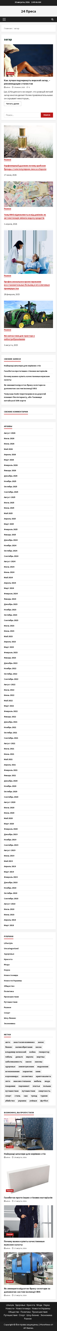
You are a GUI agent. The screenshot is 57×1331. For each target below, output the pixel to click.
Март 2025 (9, 524)
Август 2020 (9, 802)
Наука (7, 970)
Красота (10, 73)
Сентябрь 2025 (11, 492)
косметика (27, 1076)
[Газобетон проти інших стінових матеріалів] (28, 1177)
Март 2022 (9, 705)
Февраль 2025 (10, 529)
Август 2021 (9, 743)
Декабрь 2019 (10, 834)
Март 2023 (9, 647)
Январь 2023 (10, 657)
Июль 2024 (9, 566)
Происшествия (11, 996)
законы (38, 1061)
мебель (37, 1081)
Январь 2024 (10, 599)
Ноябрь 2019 (10, 839)
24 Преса (28, 11)
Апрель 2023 (10, 641)
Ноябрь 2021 (10, 727)
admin (8, 87)
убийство (10, 1100)
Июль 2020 (9, 807)
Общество (9, 986)
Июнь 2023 (9, 631)
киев (38, 1071)
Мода (7, 964)
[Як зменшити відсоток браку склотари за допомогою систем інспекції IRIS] (28, 1268)
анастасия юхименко (24, 1042)
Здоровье (9, 953)
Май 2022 (8, 700)
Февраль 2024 (10, 593)
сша (26, 1095)
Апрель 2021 (10, 764)
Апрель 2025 (10, 518)
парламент (24, 1086)
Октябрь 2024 (10, 550)
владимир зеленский (15, 1052)
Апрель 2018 (10, 919)
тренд (34, 1095)
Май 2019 (8, 861)
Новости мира (11, 975)
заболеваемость (13, 1061)
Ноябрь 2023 (10, 609)
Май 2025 (8, 513)
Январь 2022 (10, 716)
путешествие (12, 1091)
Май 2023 (8, 636)
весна (38, 1047)
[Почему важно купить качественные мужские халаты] (28, 1221)
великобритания (24, 1047)
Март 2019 (9, 871)
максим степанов (22, 1081)
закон (28, 1061)
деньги (19, 1056)
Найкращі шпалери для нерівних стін (22, 365)
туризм (43, 1095)
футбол (44, 1100)
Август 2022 (9, 684)
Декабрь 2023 (10, 604)
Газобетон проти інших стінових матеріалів (25, 371)
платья (36, 1086)
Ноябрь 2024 (10, 545)
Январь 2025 (10, 534)
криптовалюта (43, 1076)
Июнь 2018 (9, 914)
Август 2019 (9, 850)
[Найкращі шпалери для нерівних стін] (28, 1134)
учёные (33, 1100)
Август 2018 (9, 903)
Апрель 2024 (10, 582)
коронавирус (11, 1076)
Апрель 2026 (10, 454)
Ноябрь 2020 (10, 786)
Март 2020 (9, 823)
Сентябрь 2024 (11, 556)
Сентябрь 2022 (11, 679)
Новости (10, 1308)
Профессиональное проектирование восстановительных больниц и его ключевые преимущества (27, 285)
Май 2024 (8, 577)
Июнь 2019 (9, 855)
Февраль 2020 (10, 829)
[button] (4, 19)
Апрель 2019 (10, 866)
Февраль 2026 (10, 465)
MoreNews (45, 1324)
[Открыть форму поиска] (52, 19)
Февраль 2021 (10, 770)
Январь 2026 (10, 470)
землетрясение (26, 1066)
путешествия (28, 1091)
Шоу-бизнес (10, 1018)
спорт (8, 1095)
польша (47, 1086)
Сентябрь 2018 (11, 898)
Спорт (7, 1012)
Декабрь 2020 (10, 780)
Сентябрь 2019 (11, 845)
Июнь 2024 (9, 572)
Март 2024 (9, 588)
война (32, 1052)
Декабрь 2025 (10, 475)
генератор (44, 1052)
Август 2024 (9, 561)
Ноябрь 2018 (10, 887)
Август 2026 (9, 433)
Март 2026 (9, 459)
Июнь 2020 (9, 812)
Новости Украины (13, 980)
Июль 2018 (9, 909)
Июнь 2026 (9, 443)
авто (7, 1042)
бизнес (8, 1047)
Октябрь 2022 (10, 673)
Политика (9, 991)
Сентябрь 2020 (11, 797)
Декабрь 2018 (10, 882)
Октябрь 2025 (10, 486)
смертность (44, 1091)
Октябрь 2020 (10, 791)
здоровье (10, 1066)
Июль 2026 (9, 438)
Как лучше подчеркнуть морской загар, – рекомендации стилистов (28, 60)
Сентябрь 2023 (11, 620)
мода (47, 1081)
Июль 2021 (9, 748)
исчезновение (12, 1071)
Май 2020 (8, 818)
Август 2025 (9, 497)
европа (29, 1056)
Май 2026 (8, 449)
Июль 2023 (9, 625)
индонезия (42, 1066)
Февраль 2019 (10, 877)
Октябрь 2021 (10, 732)
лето (7, 1081)
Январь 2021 (10, 775)
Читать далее (13, 104)
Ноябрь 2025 (10, 481)
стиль (17, 1095)
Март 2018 (9, 925)
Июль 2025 (9, 502)
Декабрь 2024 (10, 540)
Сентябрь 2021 (11, 738)
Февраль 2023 (10, 652)
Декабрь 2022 (10, 663)
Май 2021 (8, 759)
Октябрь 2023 (10, 615)
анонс (41, 1042)
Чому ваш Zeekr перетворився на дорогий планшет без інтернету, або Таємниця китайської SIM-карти (25, 397)
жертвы (41, 1056)
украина (22, 1100)
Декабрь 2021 (10, 722)
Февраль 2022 (10, 711)
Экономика (9, 1023)
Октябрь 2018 (10, 893)
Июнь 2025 (9, 507)
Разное (7, 159)
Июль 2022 (9, 689)
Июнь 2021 (9, 754)
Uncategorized (11, 948)
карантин (27, 1071)
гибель (8, 1056)
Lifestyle (8, 943)
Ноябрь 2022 (10, 668)
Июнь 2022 (9, 695)
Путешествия (10, 1002)
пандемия (10, 1086)
